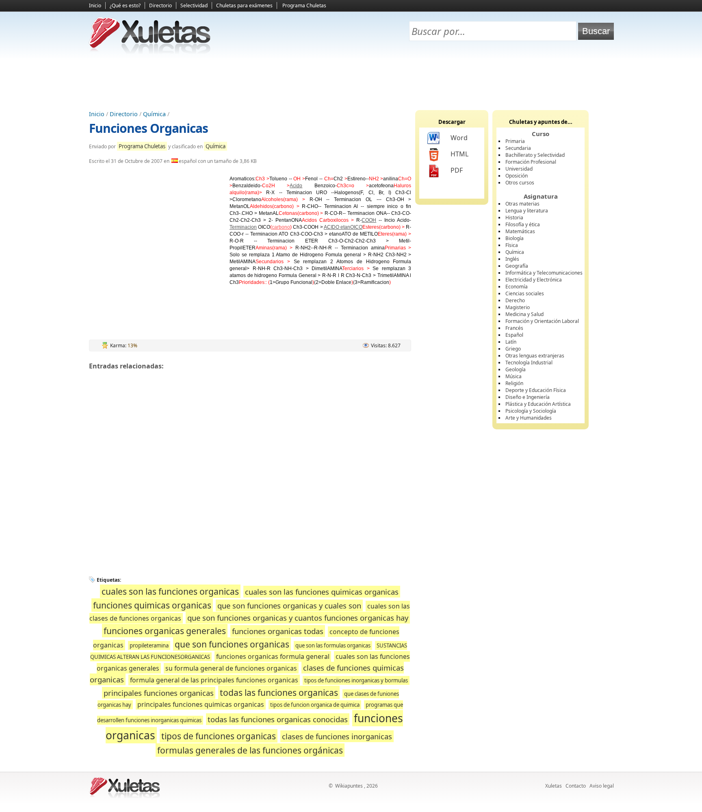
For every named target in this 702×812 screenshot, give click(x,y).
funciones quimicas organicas (152, 605)
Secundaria (518, 148)
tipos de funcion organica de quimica (315, 704)
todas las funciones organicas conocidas (278, 719)
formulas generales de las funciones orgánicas (250, 750)
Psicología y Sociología (530, 410)
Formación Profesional (530, 161)
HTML (459, 153)
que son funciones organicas (232, 644)
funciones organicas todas (277, 631)
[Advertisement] (351, 81)
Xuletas (553, 785)
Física (511, 245)
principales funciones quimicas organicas (200, 704)
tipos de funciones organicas (218, 736)
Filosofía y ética (522, 224)
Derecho (515, 300)
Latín (510, 341)
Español (514, 334)
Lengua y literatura (526, 210)
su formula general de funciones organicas (231, 668)
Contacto (576, 785)
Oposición (516, 175)
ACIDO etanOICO (343, 227)
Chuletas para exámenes (244, 5)
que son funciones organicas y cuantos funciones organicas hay (297, 618)
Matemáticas (520, 231)
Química (154, 114)
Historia (514, 217)
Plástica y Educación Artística (538, 404)
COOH (369, 220)
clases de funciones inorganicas (337, 736)
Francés (514, 328)
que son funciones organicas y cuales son (289, 605)
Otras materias (522, 203)
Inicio (95, 5)
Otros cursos (519, 182)
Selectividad (194, 5)
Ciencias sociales (524, 293)
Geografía (516, 265)
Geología (515, 369)
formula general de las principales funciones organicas (214, 680)
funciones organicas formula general (272, 656)
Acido (296, 185)
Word (459, 137)
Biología (514, 238)
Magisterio (517, 307)
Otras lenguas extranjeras (534, 355)
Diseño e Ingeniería (527, 397)
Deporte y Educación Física (535, 390)
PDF (457, 170)
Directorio (160, 5)
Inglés (512, 259)
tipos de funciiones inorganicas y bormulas (356, 680)
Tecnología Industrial (528, 362)
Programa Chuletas (304, 5)
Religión (514, 383)
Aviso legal (601, 785)
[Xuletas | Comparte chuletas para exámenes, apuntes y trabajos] (150, 51)
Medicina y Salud (524, 314)
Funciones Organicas (148, 128)
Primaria (515, 141)
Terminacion (243, 227)
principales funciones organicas (159, 693)
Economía (516, 286)
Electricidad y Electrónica (533, 279)
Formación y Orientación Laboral (542, 321)
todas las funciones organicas (279, 692)
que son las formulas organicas (332, 645)
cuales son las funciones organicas (170, 591)
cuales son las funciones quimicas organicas (322, 592)
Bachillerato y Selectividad (535, 155)
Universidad (519, 168)
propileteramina (149, 645)
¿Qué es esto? (125, 5)
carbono (281, 227)
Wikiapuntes (349, 785)
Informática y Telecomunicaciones (544, 272)
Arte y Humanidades (528, 417)
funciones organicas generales (165, 631)
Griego (513, 348)
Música (513, 376)
